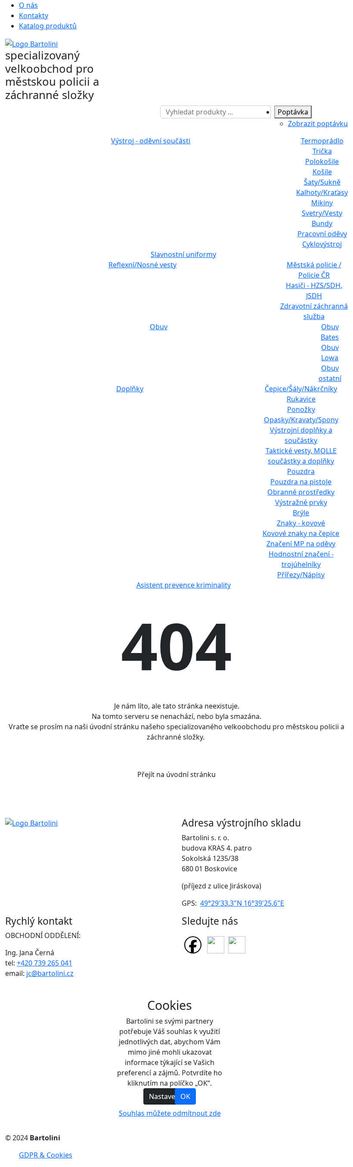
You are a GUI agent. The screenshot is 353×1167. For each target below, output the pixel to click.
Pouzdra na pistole (300, 481)
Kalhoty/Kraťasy (322, 192)
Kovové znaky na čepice (301, 533)
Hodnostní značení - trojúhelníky (301, 559)
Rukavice (301, 399)
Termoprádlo (322, 140)
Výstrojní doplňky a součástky (301, 435)
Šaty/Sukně (322, 182)
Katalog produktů (48, 26)
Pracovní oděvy (322, 233)
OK (185, 1096)
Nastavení (165, 1096)
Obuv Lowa (330, 352)
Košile (322, 171)
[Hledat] (156, 111)
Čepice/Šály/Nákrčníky (301, 388)
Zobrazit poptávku (318, 123)
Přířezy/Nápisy (301, 574)
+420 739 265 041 (44, 963)
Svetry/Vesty (322, 213)
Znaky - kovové (301, 523)
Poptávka (293, 112)
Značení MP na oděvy (300, 543)
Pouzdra (301, 471)
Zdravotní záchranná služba (314, 311)
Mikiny (322, 202)
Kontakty (33, 15)
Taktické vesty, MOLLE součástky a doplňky (301, 456)
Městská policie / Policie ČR (314, 270)
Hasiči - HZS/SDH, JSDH (314, 290)
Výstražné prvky (301, 502)
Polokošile (322, 161)
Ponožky (301, 409)
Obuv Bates (330, 332)
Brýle (301, 512)
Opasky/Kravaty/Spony (301, 419)
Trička (322, 151)
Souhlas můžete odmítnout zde (170, 1113)
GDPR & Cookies (45, 1155)
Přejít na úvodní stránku (176, 774)
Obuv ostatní (330, 373)
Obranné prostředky (300, 492)
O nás (28, 5)
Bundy (322, 223)
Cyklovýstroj (322, 244)
